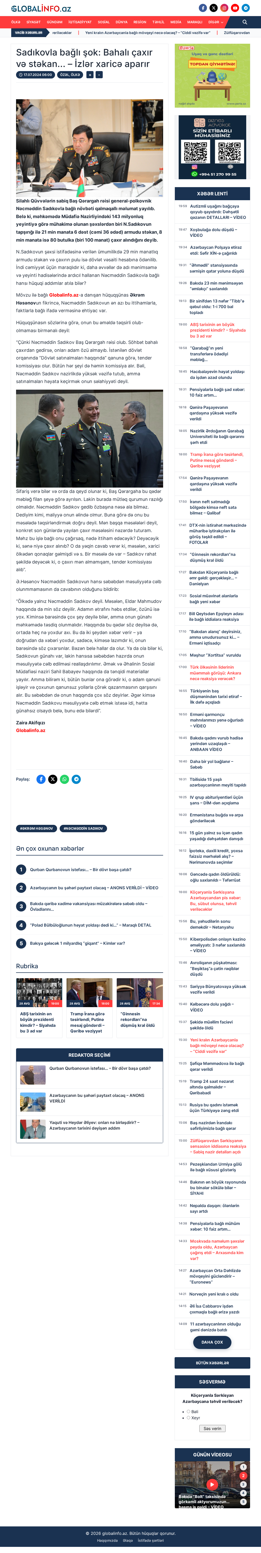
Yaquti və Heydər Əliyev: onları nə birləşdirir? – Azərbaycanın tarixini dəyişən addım (94, 1125)
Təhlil (158, 22)
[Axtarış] (245, 22)
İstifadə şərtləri (151, 1540)
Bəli (194, 1411)
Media (176, 22)
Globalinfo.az (64, 295)
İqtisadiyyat (80, 22)
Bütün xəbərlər (212, 1363)
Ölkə (15, 22)
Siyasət (34, 22)
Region (140, 22)
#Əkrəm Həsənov (36, 828)
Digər (214, 22)
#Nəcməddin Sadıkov (83, 828)
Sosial (104, 22)
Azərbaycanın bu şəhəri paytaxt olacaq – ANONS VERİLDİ (96, 1098)
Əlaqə (128, 1540)
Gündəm (54, 22)
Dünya (121, 22)
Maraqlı (194, 22)
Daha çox (212, 1342)
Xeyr (195, 1417)
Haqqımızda (107, 1540)
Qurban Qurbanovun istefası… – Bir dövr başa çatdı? (100, 1068)
